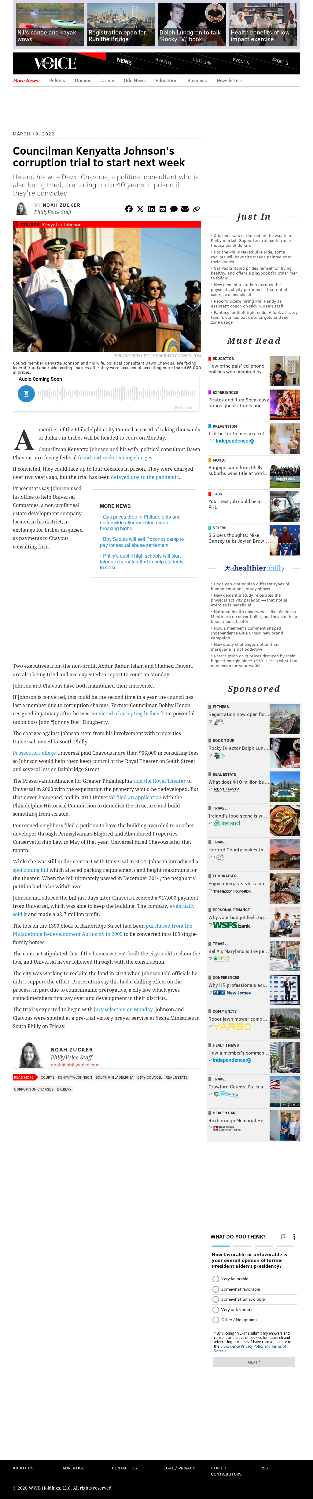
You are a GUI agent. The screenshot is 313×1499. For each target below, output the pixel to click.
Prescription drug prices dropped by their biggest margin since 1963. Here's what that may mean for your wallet (254, 660)
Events (241, 61)
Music (219, 460)
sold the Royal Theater (160, 781)
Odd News (135, 80)
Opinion (83, 80)
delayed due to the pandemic (145, 477)
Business (197, 80)
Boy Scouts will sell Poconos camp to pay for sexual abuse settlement (142, 541)
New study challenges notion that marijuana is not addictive (245, 646)
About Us (23, 1468)
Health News (226, 1045)
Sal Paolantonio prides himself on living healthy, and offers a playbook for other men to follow (254, 273)
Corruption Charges (33, 1089)
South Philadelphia (115, 1077)
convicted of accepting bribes (124, 714)
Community (225, 1011)
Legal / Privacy (178, 1468)
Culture (202, 61)
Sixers (219, 527)
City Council (149, 1077)
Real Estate (177, 1077)
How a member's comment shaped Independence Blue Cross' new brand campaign (247, 633)
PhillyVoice (55, 63)
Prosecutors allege (34, 753)
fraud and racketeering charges (115, 458)
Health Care (225, 1113)
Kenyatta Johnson (62, 224)
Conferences (226, 977)
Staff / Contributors (226, 1471)
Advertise (73, 1468)
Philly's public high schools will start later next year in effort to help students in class (141, 561)
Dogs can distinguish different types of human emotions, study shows (250, 586)
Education (167, 80)
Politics (57, 80)
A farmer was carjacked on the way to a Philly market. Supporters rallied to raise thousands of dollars (251, 240)
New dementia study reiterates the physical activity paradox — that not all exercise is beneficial (250, 289)
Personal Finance (231, 909)
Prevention (225, 426)
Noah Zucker (62, 205)
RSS (264, 1468)
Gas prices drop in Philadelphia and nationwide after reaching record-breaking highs (140, 522)
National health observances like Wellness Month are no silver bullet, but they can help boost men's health (254, 616)
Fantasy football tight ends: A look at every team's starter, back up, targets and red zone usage (254, 317)
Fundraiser (225, 876)
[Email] (185, 210)
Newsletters (230, 80)
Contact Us (124, 1468)
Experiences (225, 392)
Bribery (64, 1089)
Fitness (221, 706)
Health (163, 61)
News (124, 61)
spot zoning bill (31, 870)
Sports (279, 61)
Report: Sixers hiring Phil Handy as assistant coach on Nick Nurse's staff (247, 303)
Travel (219, 808)
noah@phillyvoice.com (75, 1064)
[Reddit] (163, 210)
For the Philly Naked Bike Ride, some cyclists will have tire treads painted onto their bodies (251, 256)
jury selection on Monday (123, 1009)
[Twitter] (140, 210)
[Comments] (174, 210)
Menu (23, 63)
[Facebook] (129, 210)
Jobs (217, 494)
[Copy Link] (196, 210)
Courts (30, 224)
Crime (107, 80)
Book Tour (223, 740)
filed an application (138, 797)
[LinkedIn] (151, 210)
